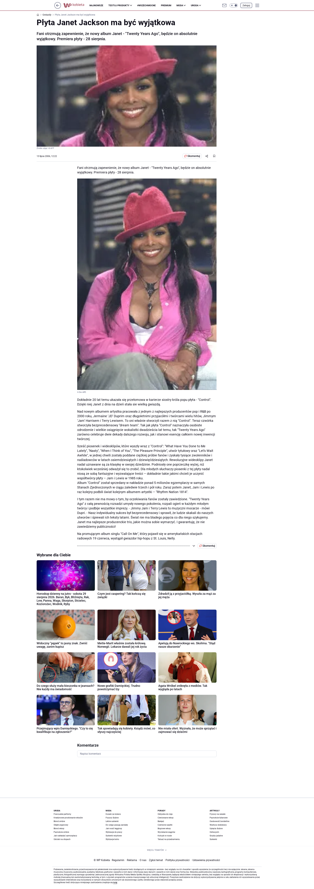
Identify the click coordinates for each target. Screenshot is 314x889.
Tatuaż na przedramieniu (169, 839)
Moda (179, 5)
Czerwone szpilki (165, 825)
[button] (234, 5)
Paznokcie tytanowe (218, 818)
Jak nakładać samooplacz (65, 836)
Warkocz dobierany (218, 825)
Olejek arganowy (61, 825)
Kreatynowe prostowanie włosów (68, 818)
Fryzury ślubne (112, 818)
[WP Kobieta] (76, 5)
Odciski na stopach (62, 839)
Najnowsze (96, 5)
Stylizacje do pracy (114, 832)
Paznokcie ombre (61, 832)
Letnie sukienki (112, 821)
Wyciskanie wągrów (166, 832)
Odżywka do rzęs (165, 814)
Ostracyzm (214, 832)
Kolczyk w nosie (165, 836)
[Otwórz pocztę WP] (224, 5)
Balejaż (161, 821)
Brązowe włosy (164, 828)
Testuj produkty (118, 5)
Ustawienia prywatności (205, 860)
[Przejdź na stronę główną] (57, 7)
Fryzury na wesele (217, 814)
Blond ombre (59, 821)
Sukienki (213, 839)
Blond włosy (59, 828)
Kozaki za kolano (113, 814)
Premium (166, 5)
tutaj (115, 882)
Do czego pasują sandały (117, 825)
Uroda (194, 5)
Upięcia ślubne (216, 828)
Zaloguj (246, 5)
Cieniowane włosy (166, 818)
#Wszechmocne (146, 5)
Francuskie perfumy (62, 814)
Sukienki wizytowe (114, 836)
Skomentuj (193, 156)
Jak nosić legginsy (114, 828)
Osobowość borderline (219, 821)
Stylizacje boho (112, 839)
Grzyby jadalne (216, 836)
